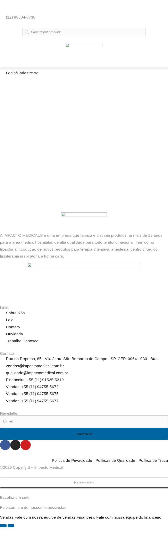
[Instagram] (15, 445)
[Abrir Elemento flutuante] (3, 525)
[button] (84, 68)
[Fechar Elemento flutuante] (11, 525)
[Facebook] (5, 445)
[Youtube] (25, 445)
